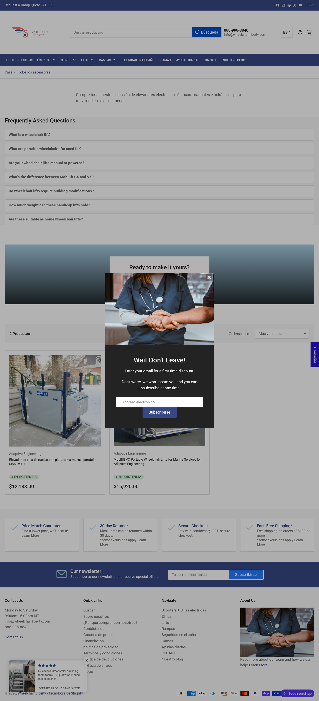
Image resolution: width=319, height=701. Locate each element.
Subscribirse (159, 412)
